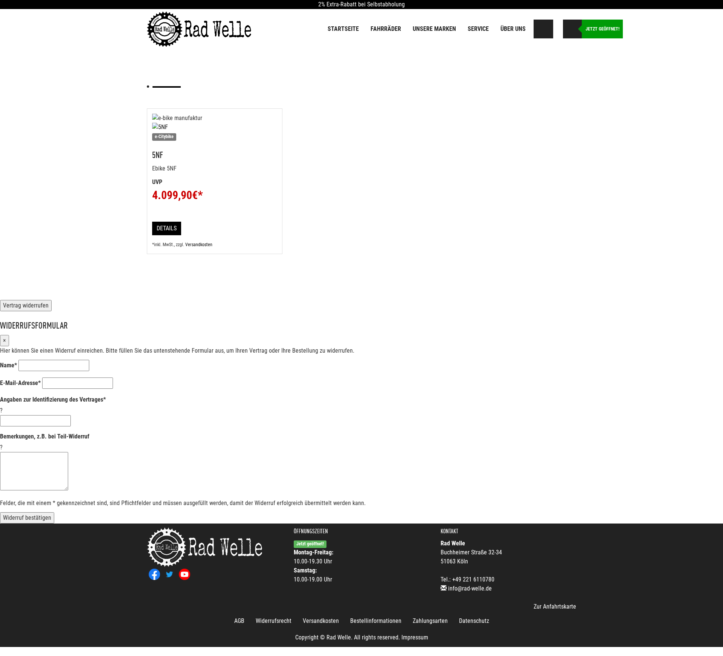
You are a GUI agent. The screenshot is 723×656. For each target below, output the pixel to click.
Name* (8, 365)
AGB (239, 620)
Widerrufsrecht (273, 620)
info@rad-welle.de (470, 588)
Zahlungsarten (430, 620)
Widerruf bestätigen (27, 517)
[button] (557, 27)
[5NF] (214, 127)
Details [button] (167, 228)
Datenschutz (474, 620)
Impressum (414, 637)
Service (478, 28)
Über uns (513, 28)
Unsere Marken (434, 28)
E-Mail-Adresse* (20, 383)
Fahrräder (386, 28)
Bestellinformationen (375, 620)
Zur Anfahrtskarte (555, 606)
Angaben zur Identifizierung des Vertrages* (53, 399)
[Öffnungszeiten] (572, 29)
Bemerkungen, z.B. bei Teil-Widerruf (44, 436)
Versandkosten (198, 244)
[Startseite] (199, 28)
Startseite (343, 28)
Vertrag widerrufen (26, 305)
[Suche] (543, 29)
